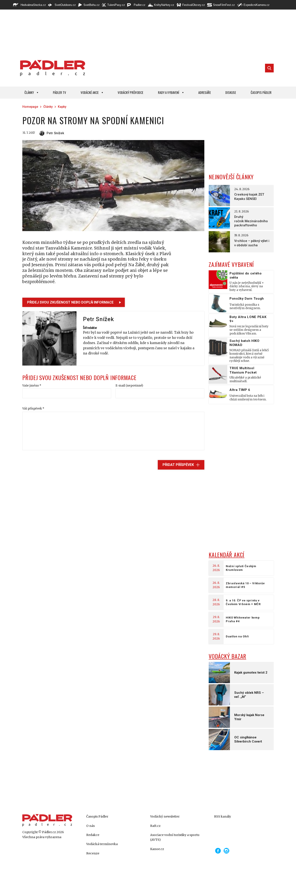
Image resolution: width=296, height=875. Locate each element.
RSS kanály (222, 816)
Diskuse (230, 92)
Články (29, 92)
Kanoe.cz (157, 849)
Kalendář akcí (226, 554)
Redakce (92, 835)
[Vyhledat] (269, 68)
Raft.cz (155, 826)
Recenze (92, 853)
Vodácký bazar (227, 656)
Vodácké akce (90, 92)
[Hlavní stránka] (51, 68)
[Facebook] (218, 851)
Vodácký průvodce (130, 92)
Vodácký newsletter (165, 816)
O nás (90, 826)
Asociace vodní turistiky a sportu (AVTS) (174, 837)
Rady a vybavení (168, 92)
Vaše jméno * (31, 385)
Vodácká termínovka (102, 844)
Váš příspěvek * (33, 408)
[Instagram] (226, 851)
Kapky (62, 106)
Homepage (30, 106)
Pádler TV (59, 92)
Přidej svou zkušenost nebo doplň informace (70, 302)
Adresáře (204, 92)
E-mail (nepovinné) (129, 385)
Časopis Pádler (261, 92)
